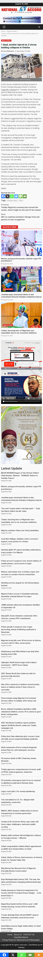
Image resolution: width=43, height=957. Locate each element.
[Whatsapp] (12, 196)
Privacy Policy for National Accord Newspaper (21, 940)
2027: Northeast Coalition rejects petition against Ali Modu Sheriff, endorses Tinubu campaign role (18, 725)
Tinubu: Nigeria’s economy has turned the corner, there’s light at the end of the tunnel (21, 207)
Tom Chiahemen (8, 51)
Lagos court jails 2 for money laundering (18, 791)
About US (18, 934)
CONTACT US (29, 934)
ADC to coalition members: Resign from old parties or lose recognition (20, 217)
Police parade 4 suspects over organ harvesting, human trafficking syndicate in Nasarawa (18, 629)
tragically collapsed (9, 89)
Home (9, 934)
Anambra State (12, 200)
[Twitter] (16, 196)
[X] (7, 196)
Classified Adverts (21, 937)
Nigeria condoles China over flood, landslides (20, 530)
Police (21, 200)
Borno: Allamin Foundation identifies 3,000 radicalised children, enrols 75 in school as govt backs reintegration (21, 711)
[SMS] (20, 196)
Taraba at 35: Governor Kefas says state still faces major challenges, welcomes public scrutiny (19, 824)
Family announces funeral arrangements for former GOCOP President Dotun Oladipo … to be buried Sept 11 (21, 893)
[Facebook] (3, 196)
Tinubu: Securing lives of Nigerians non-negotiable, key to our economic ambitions (21, 315)
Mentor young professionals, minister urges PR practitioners (21, 243)
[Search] (39, 27)
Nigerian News (6, 40)
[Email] (25, 196)
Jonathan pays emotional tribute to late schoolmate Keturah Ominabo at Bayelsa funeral (21, 279)
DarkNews (33, 945)
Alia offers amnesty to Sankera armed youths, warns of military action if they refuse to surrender (20, 687)
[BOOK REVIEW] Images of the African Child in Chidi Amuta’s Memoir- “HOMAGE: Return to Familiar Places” (20, 475)
